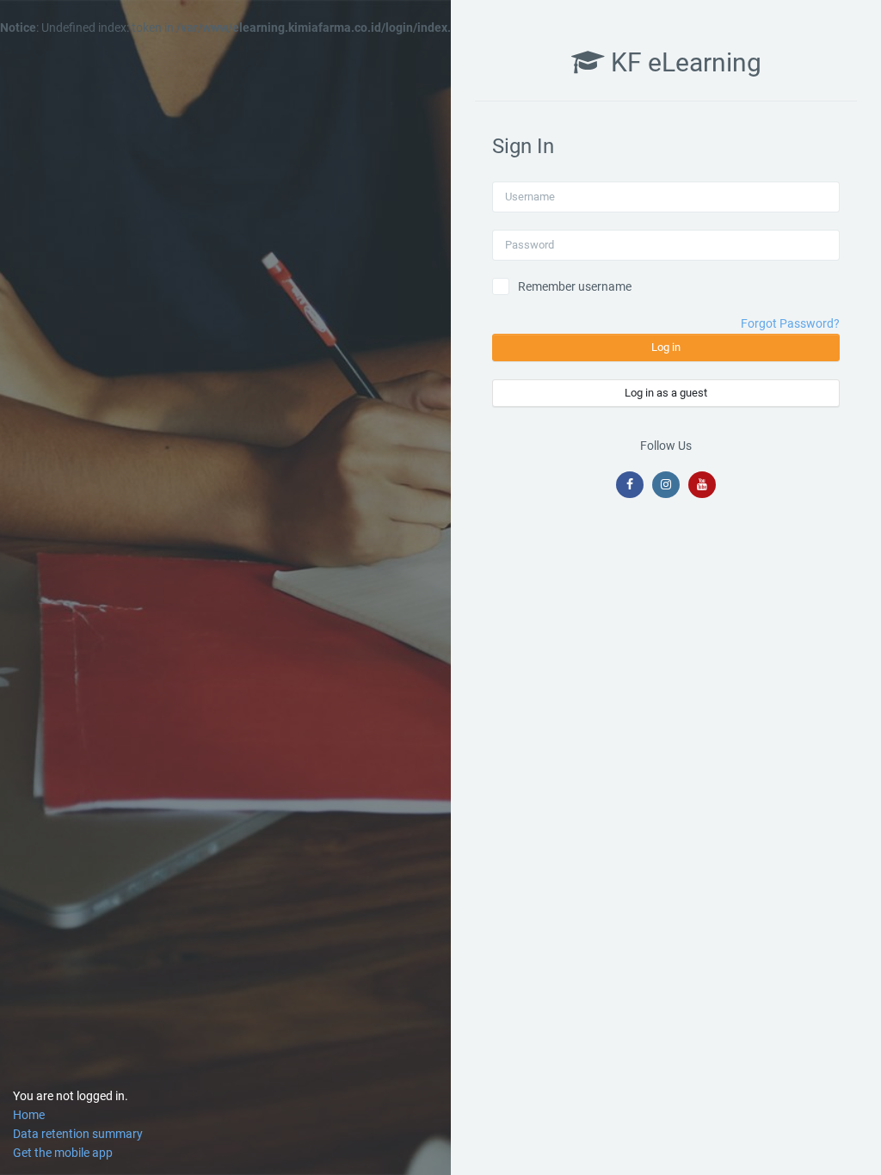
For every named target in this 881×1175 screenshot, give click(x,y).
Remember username (574, 286)
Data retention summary (78, 1134)
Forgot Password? (790, 323)
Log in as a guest (666, 392)
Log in (666, 347)
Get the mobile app (63, 1153)
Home (29, 1115)
